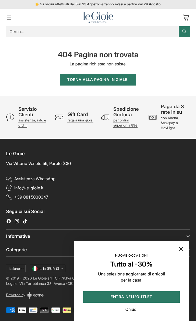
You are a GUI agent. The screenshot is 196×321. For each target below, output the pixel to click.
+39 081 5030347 (31, 197)
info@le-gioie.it (28, 187)
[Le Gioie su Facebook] (9, 222)
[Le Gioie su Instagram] (17, 222)
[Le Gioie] (98, 17)
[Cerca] (184, 31)
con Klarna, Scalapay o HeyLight (170, 123)
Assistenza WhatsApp (35, 178)
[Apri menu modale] (9, 17)
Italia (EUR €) (49, 269)
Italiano (14, 269)
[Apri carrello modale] (185, 17)
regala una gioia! (80, 120)
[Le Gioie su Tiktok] (25, 222)
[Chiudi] (181, 249)
